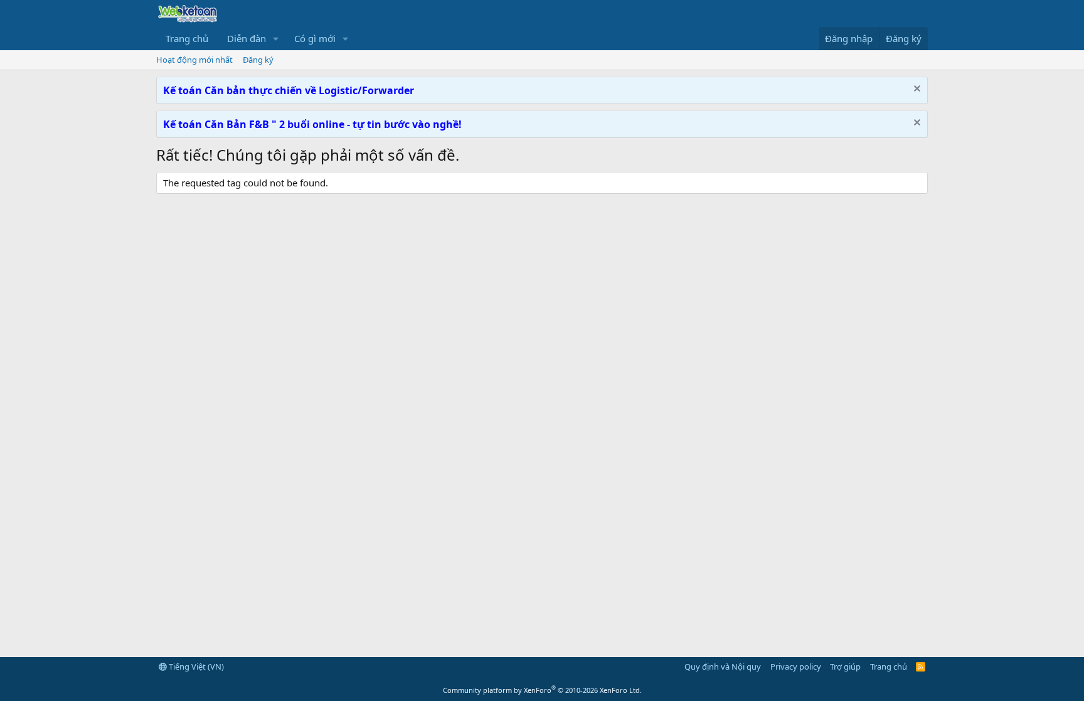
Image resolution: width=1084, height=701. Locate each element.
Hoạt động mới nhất (194, 59)
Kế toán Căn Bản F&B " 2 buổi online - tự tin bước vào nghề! (312, 124)
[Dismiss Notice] (915, 90)
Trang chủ (187, 38)
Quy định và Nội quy (722, 666)
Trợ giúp (845, 666)
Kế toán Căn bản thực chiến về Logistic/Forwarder (288, 90)
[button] (276, 38)
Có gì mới (315, 38)
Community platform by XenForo (542, 690)
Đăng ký (258, 59)
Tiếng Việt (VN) (195, 666)
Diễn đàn (246, 38)
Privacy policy (795, 666)
